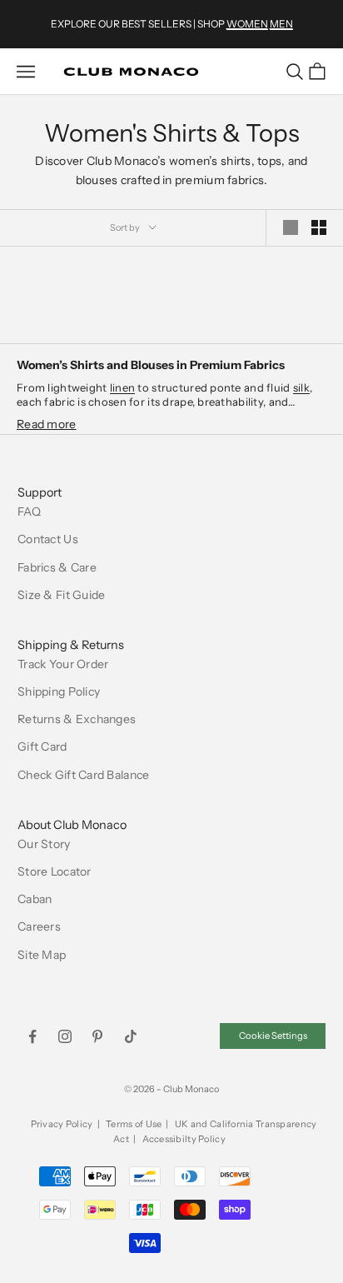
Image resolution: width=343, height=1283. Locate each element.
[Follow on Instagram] (65, 1036)
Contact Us (47, 539)
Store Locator (54, 871)
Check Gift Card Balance (83, 774)
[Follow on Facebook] (32, 1036)
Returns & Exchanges (76, 718)
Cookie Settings (273, 1035)
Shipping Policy (58, 691)
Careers (39, 926)
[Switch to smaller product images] (318, 227)
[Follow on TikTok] (130, 1036)
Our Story (44, 843)
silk (301, 387)
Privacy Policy (62, 1124)
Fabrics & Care (57, 567)
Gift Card (42, 746)
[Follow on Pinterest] (97, 1036)
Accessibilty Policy (184, 1139)
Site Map (41, 954)
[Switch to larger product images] (290, 227)
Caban (34, 898)
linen (122, 387)
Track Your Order (62, 663)
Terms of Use (134, 1124)
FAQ (29, 511)
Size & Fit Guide (61, 594)
